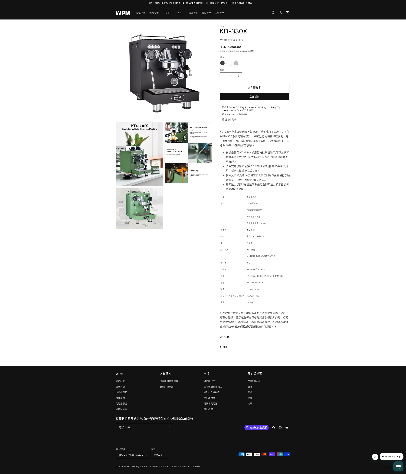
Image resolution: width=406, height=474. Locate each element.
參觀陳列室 (121, 409)
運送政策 (185, 466)
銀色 (236, 63)
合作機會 (120, 398)
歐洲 (250, 386)
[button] (155, 13)
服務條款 (175, 466)
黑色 (222, 63)
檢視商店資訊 (229, 119)
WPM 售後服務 (212, 392)
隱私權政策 (209, 381)
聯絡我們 (208, 409)
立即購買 (254, 96)
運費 (252, 51)
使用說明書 (209, 398)
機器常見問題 (211, 403)
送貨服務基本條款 (169, 381)
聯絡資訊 (196, 466)
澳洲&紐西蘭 (254, 381)
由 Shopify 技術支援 (138, 467)
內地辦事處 (121, 403)
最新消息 (120, 386)
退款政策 (154, 466)
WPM (127, 467)
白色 (229, 63)
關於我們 (120, 381)
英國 (250, 403)
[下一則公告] (289, 3)
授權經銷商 (121, 392)
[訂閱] (169, 427)
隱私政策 (164, 466)
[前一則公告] (116, 3)
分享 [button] (225, 347)
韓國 (250, 392)
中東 (250, 398)
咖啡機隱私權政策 (213, 386)
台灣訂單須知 (167, 386)
